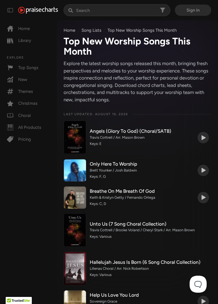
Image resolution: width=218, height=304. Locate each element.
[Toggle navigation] (10, 10)
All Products (29, 127)
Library (24, 40)
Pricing (24, 139)
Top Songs (28, 67)
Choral (24, 115)
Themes (25, 91)
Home (24, 28)
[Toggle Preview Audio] (203, 137)
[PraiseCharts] (38, 10)
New (22, 79)
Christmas (27, 103)
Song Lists (91, 30)
